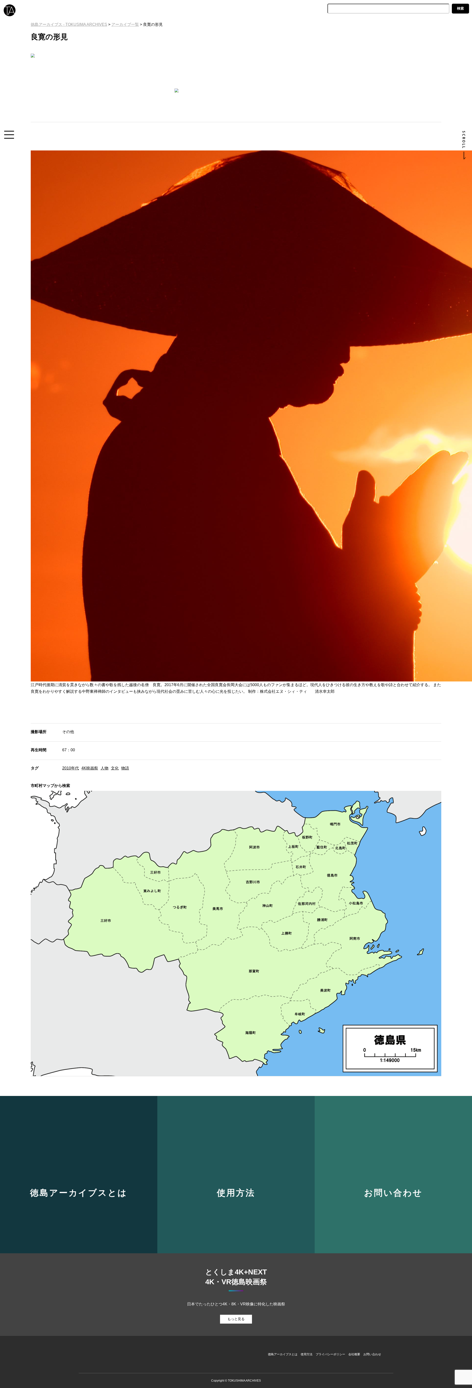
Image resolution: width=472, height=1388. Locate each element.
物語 (125, 768)
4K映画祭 (89, 768)
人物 (104, 768)
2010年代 (70, 768)
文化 (115, 768)
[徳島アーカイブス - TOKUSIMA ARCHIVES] (9, 9)
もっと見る (236, 1319)
